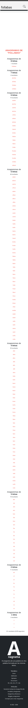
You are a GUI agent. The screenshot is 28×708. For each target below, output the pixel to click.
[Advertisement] (14, 33)
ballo (14, 227)
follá (14, 285)
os (14, 605)
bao (14, 514)
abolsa (14, 111)
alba (14, 354)
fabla (14, 260)
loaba (14, 299)
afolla (14, 115)
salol (14, 332)
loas (14, 444)
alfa (14, 361)
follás (14, 147)
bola (14, 408)
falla (14, 267)
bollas (14, 133)
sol (14, 561)
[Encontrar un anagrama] (24, 6)
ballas (14, 125)
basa (14, 387)
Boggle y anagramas (14, 696)
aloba (14, 206)
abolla (14, 107)
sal (14, 553)
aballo (14, 100)
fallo (14, 271)
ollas (14, 307)
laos (14, 434)
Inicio (14, 673)
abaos (14, 180)
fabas (14, 256)
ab (14, 572)
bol (14, 525)
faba (14, 416)
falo (14, 423)
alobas (14, 122)
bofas (14, 242)
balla (14, 224)
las (14, 535)
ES (14, 683)
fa (14, 587)
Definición (14, 676)
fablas (14, 136)
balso (14, 234)
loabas (14, 154)
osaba (14, 310)
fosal (14, 289)
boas (14, 401)
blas (14, 398)
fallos (14, 144)
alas (14, 351)
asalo (14, 213)
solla (14, 339)
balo (14, 380)
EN (11, 683)
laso (14, 441)
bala (14, 376)
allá (14, 369)
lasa (14, 437)
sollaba (14, 89)
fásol (14, 292)
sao (14, 557)
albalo (14, 118)
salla (14, 321)
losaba (14, 158)
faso (14, 426)
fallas (14, 140)
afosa (14, 188)
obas (14, 455)
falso (14, 281)
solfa (14, 335)
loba (14, 448)
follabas (14, 66)
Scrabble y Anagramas (14, 691)
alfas (14, 202)
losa (14, 452)
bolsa (14, 253)
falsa (14, 278)
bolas (14, 245)
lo (14, 597)
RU (19, 683)
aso (14, 510)
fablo (14, 263)
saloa (14, 328)
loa (14, 539)
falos (14, 274)
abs (14, 499)
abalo (14, 177)
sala (14, 473)
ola (14, 546)
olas (14, 459)
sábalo (14, 165)
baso (14, 390)
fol (14, 532)
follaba (14, 85)
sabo (14, 470)
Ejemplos (14, 678)
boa (14, 521)
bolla (14, 249)
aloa (14, 372)
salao (14, 317)
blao (14, 394)
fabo (14, 419)
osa (14, 550)
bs (14, 583)
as (14, 579)
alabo (14, 191)
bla (14, 517)
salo (14, 477)
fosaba (14, 151)
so (14, 608)
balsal (14, 129)
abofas (14, 104)
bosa (14, 412)
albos (14, 198)
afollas (14, 81)
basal (14, 238)
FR (8, 683)
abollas (14, 78)
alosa (14, 209)
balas (14, 220)
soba (14, 480)
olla (14, 462)
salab (14, 314)
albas (14, 195)
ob (14, 601)
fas (14, 528)
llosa (14, 296)
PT (16, 683)
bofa (14, 405)
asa (14, 507)
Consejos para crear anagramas (14, 699)
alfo (14, 365)
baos (14, 383)
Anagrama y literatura (14, 694)
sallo (14, 325)
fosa (14, 430)
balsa (14, 231)
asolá (14, 216)
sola (14, 488)
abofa (14, 184)
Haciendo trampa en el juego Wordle (14, 689)
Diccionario (14, 680)
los (14, 543)
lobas (14, 303)
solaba (14, 162)
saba (14, 466)
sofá (14, 484)
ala (14, 503)
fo (14, 590)
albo (14, 358)
